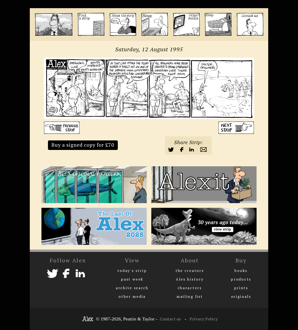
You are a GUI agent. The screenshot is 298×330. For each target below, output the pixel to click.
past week (132, 279)
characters (190, 287)
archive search (132, 287)
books (240, 270)
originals (241, 296)
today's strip (132, 270)
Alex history (189, 279)
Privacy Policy (203, 319)
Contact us (170, 319)
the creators (190, 270)
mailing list (189, 296)
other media (132, 296)
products (241, 279)
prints (241, 287)
